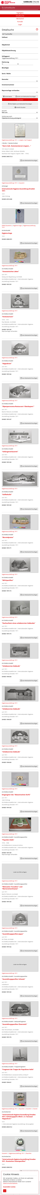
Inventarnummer (8, 85)
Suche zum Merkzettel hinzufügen (26, 96)
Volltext (5, 37)
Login (20, 24)
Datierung (5, 62)
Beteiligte (5, 68)
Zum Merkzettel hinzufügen (29, 160)
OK (5, 1191)
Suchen (20, 100)
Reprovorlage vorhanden (10, 90)
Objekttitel (6, 45)
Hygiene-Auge (17, 225)
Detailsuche (20, 16)
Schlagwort (6, 56)
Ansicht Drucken (20, 107)
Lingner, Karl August (25, 140)
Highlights (20, 13)
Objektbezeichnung (9, 50)
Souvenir (21, 183)
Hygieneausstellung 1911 (9, 140)
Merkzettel (20, 19)
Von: (2, 64)
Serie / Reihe (6, 73)
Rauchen (21, 1109)
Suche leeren (8, 96)
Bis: (18, 64)
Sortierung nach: (7, 116)
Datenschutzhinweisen (10, 1183)
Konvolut (5, 79)
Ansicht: (4, 111)
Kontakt (20, 22)
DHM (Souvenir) (7, 225)
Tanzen (35, 1109)
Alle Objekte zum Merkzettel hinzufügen (21, 104)
